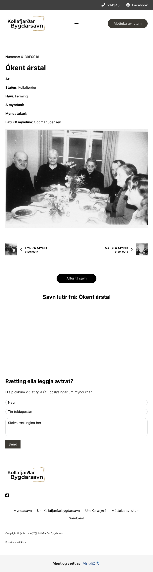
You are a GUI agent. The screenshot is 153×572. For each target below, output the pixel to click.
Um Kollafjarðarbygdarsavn (58, 511)
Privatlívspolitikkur (15, 542)
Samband (76, 518)
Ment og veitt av (67, 563)
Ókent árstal (25, 68)
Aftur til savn (77, 278)
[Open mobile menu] (76, 23)
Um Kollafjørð (95, 511)
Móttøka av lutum (128, 24)
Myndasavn (23, 511)
